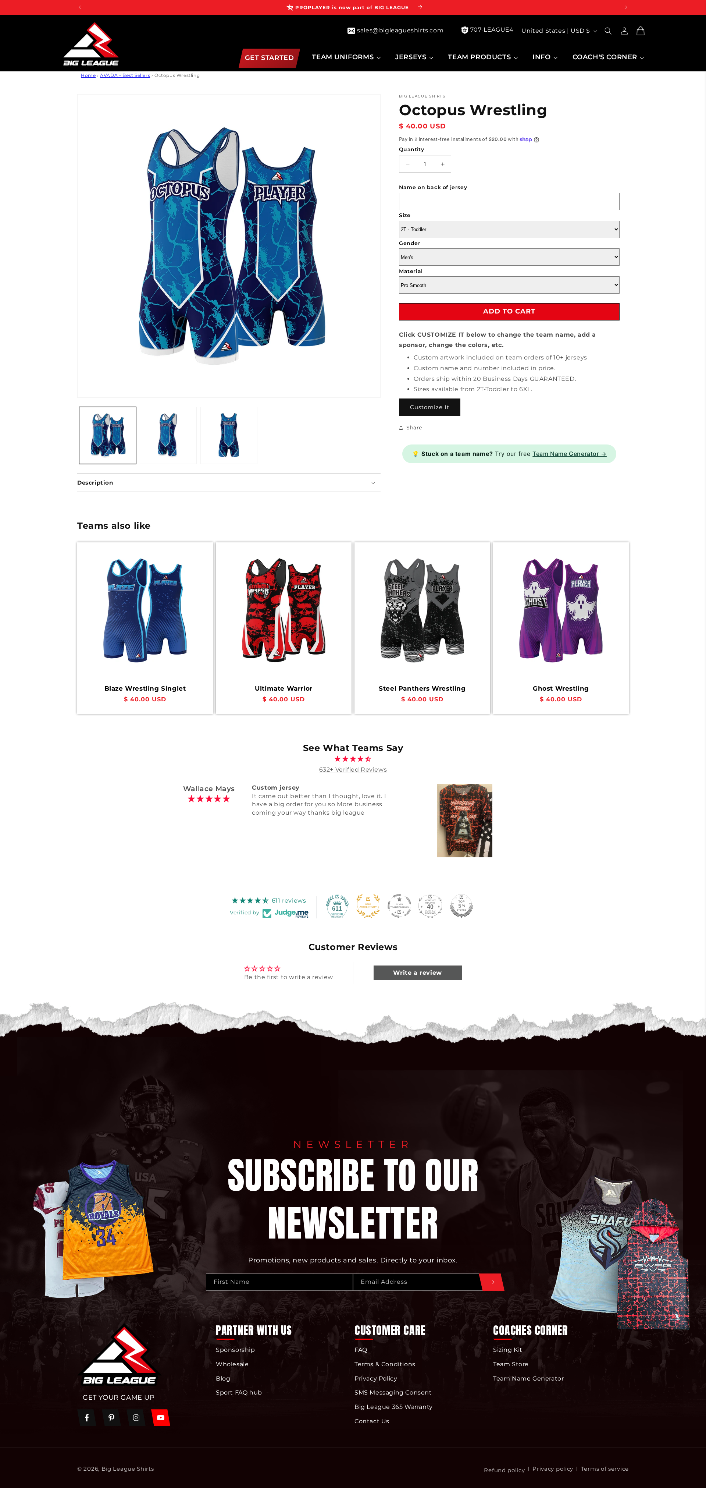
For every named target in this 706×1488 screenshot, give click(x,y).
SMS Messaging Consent (393, 1392)
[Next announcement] (626, 7)
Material (411, 271)
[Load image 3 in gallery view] (228, 435)
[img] (353, 759)
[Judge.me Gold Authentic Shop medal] (368, 906)
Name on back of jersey (433, 187)
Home (88, 75)
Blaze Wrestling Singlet (145, 688)
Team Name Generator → (569, 453)
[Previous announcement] (80, 7)
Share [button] (414, 427)
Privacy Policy (375, 1378)
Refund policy (504, 1470)
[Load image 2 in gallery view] (168, 435)
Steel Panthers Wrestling (422, 688)
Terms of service (605, 1468)
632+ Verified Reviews (353, 769)
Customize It (429, 406)
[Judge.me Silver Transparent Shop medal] (399, 906)
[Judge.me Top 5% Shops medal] (461, 906)
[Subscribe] (491, 1282)
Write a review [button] (417, 972)
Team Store (511, 1364)
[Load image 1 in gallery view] (107, 435)
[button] (345, 57)
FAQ (360, 1349)
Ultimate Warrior (284, 688)
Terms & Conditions (385, 1364)
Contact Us (371, 1421)
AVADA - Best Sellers (125, 75)
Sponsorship (235, 1349)
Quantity (411, 149)
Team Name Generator (528, 1378)
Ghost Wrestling (561, 688)
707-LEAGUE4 (492, 29)
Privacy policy (552, 1468)
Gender (410, 243)
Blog (223, 1378)
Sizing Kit (508, 1349)
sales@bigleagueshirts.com (400, 30)
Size (404, 215)
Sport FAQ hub (239, 1392)
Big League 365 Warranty (393, 1406)
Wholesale (232, 1364)
